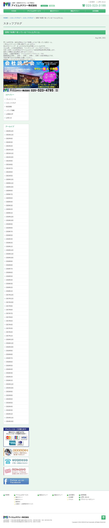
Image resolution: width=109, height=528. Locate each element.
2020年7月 (9, 194)
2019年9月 (9, 224)
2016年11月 (9, 343)
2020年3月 (9, 205)
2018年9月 (9, 261)
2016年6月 (9, 362)
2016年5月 (9, 365)
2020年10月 (9, 187)
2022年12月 (9, 131)
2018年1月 (9, 291)
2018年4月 (9, 280)
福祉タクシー (75, 11)
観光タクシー (54, 11)
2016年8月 (9, 354)
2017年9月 (9, 306)
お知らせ (9, 118)
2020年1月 (9, 213)
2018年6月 (9, 272)
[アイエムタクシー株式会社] (20, 7)
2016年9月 (9, 350)
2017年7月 (9, 313)
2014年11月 (9, 417)
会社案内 (92, 2)
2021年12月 (9, 149)
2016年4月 (9, 369)
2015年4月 (9, 406)
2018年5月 (9, 276)
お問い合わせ (102, 2)
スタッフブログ (15, 18)
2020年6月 (9, 198)
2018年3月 (9, 283)
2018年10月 (9, 257)
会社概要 (71, 497)
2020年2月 (9, 209)
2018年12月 (9, 250)
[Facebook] (16, 484)
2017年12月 (9, 295)
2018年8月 (9, 265)
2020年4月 (9, 202)
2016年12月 (9, 339)
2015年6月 (9, 399)
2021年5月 (9, 176)
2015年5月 (9, 403)
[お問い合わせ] (16, 475)
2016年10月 (9, 347)
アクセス (71, 499)
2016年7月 (9, 358)
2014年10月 (9, 421)
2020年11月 (9, 183)
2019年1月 (9, 246)
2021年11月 (9, 153)
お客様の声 (9, 114)
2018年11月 (9, 254)
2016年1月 (9, 380)
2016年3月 (9, 373)
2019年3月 (9, 239)
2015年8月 (9, 395)
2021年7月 (9, 168)
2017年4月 (9, 324)
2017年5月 (9, 321)
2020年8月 (9, 190)
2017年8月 (9, 310)
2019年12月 (9, 216)
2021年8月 (9, 164)
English (52, 5)
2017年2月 (9, 332)
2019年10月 (9, 220)
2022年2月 (9, 146)
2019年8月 (9, 228)
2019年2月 (9, 243)
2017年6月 (9, 317)
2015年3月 (9, 410)
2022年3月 (9, 142)
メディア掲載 (10, 110)
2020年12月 (9, 179)
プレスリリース (11, 99)
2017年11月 (9, 298)
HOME (13, 11)
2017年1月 (9, 336)
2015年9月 (9, 391)
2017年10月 (9, 302)
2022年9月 (9, 138)
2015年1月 (9, 414)
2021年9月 (9, 161)
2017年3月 (9, 328)
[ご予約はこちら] (16, 465)
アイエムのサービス (34, 11)
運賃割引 (18, 501)
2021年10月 (9, 157)
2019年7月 (9, 231)
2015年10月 (9, 388)
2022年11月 (9, 135)
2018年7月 (9, 269)
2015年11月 (9, 384)
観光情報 (9, 106)
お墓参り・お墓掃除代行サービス (24, 503)
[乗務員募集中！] (16, 456)
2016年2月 (9, 377)
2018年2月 (9, 287)
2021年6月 (9, 172)
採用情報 (95, 11)
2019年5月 (9, 235)
